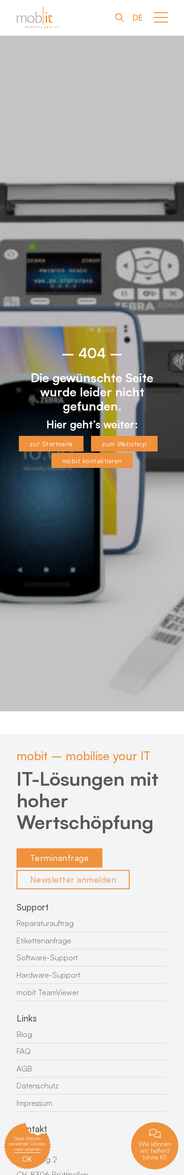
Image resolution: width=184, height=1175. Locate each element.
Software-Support (47, 957)
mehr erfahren (27, 1149)
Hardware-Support (48, 975)
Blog (24, 1034)
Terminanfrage (59, 858)
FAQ (24, 1051)
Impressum (34, 1103)
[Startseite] (38, 17)
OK (27, 1159)
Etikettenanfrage (44, 940)
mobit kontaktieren (92, 461)
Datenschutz (38, 1085)
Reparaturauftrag (45, 923)
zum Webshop (124, 444)
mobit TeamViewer (48, 992)
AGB (24, 1068)
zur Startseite (51, 444)
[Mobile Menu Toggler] (161, 17)
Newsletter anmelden (73, 879)
